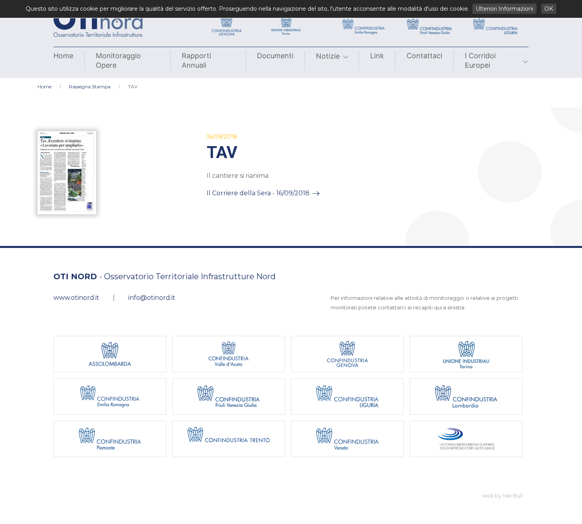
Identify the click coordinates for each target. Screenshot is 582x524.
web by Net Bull (502, 495)
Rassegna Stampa (89, 87)
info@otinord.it (151, 297)
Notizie (328, 56)
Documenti (275, 55)
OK (548, 8)
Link (377, 55)
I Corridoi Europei (480, 60)
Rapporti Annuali (196, 60)
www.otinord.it (76, 297)
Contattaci (424, 55)
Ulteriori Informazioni (504, 8)
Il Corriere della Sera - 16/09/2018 (258, 193)
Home (63, 55)
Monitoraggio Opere (118, 60)
